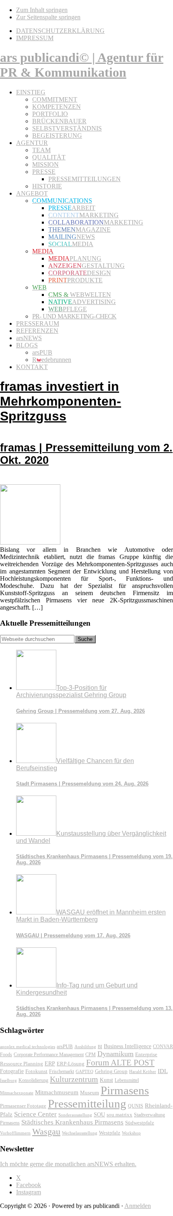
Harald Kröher (142, 1071)
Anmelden (137, 1205)
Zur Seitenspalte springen (48, 17)
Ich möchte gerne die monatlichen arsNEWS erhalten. (68, 1164)
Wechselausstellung (79, 1132)
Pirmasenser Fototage (23, 1106)
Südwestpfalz (139, 1123)
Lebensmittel (127, 1080)
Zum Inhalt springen (42, 9)
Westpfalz (109, 1133)
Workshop (131, 1133)
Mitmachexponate (16, 1092)
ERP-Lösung (70, 1064)
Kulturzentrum (74, 1079)
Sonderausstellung (75, 1114)
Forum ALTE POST (120, 1062)
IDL (163, 1071)
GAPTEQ (84, 1071)
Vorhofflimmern (15, 1132)
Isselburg (8, 1080)
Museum (89, 1093)
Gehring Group (111, 1071)
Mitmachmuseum (56, 1092)
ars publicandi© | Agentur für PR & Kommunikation (81, 65)
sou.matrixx (119, 1115)
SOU (99, 1115)
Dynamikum (115, 1054)
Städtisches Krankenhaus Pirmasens (72, 1122)
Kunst (106, 1080)
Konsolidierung (33, 1080)
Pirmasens (125, 1090)
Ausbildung (85, 1046)
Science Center (35, 1114)
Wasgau (46, 1131)
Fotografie (12, 1071)
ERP (50, 1064)
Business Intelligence (127, 1046)
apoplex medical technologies (27, 1046)
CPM (90, 1054)
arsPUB (65, 1046)
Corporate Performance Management (49, 1054)
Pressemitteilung (87, 1103)
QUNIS (135, 1106)
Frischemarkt (61, 1071)
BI (100, 1046)
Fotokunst (36, 1071)
